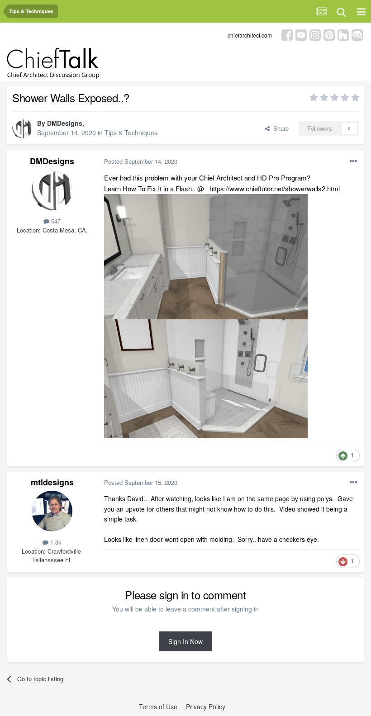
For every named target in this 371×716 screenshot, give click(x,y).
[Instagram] (315, 34)
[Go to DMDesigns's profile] (22, 128)
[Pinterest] (329, 34)
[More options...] (353, 161)
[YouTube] (301, 34)
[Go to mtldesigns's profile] (52, 511)
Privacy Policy (205, 706)
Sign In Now (185, 641)
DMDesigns (64, 123)
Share (279, 128)
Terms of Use (158, 706)
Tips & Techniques (131, 132)
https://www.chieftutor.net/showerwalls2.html (274, 188)
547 (55, 221)
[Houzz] (343, 34)
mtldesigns (52, 482)
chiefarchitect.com (250, 35)
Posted (140, 161)
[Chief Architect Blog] (357, 34)
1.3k (55, 542)
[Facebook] (287, 34)
